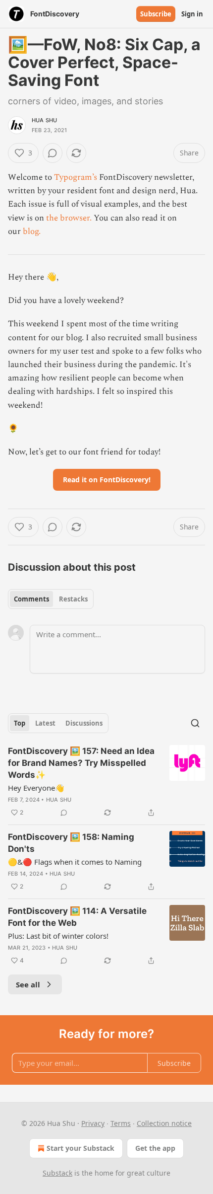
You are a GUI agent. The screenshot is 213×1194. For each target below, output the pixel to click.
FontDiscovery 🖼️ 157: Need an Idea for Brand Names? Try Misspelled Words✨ (81, 763)
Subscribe (155, 13)
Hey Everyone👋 (36, 788)
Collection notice (164, 1123)
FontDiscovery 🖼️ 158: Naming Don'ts (71, 843)
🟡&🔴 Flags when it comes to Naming (75, 862)
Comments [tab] (31, 599)
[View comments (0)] (52, 153)
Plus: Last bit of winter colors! (58, 936)
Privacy (93, 1123)
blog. (32, 231)
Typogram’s (75, 177)
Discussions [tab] (84, 723)
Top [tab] (19, 723)
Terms (120, 1123)
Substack (57, 1173)
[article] (106, 782)
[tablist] (51, 599)
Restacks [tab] (73, 599)
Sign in (192, 13)
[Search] (195, 723)
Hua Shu (44, 120)
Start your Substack (80, 1148)
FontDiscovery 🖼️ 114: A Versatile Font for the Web (77, 917)
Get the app (155, 1148)
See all (28, 984)
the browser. (69, 218)
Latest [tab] (45, 723)
